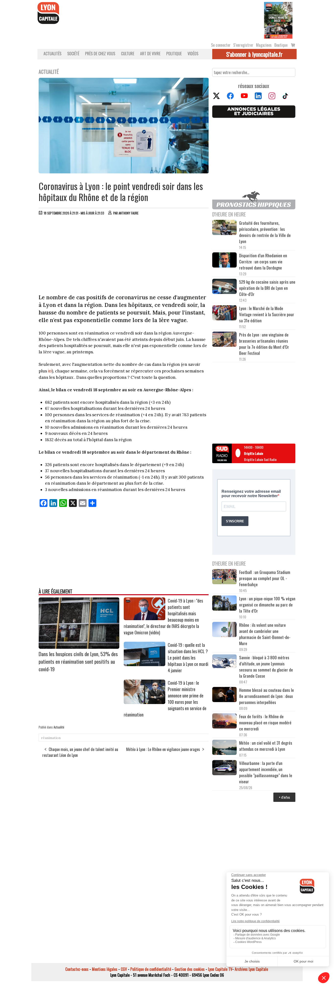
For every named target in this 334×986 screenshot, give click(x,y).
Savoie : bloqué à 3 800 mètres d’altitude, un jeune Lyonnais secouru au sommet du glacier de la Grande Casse (266, 666)
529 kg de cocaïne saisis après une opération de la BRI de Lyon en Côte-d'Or (267, 288)
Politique (174, 53)
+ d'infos (284, 797)
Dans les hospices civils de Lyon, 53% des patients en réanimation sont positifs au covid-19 (78, 661)
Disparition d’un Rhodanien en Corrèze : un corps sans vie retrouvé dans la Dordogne (263, 261)
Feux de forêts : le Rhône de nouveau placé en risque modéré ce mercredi (265, 722)
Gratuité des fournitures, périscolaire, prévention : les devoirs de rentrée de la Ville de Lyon (265, 232)
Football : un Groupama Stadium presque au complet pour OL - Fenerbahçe (264, 578)
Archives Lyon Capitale (251, 969)
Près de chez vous (100, 53)
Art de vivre (150, 53)
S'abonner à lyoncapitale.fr (254, 54)
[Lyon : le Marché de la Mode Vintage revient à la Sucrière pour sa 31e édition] (224, 313)
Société (73, 53)
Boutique (281, 45)
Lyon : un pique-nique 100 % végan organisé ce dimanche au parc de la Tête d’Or (267, 604)
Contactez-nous (77, 969)
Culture (127, 53)
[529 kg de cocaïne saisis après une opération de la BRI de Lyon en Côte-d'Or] (224, 287)
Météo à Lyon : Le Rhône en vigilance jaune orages (163, 749)
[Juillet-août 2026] (278, 20)
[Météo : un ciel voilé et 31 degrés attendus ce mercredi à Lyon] (224, 748)
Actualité (59, 727)
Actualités (52, 53)
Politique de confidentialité (150, 969)
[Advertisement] (124, 256)
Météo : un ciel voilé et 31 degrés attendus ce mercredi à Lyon (265, 746)
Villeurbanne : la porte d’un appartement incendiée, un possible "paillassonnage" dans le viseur (265, 772)
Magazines (264, 45)
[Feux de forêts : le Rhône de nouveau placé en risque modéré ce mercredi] (224, 721)
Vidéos (193, 53)
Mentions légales (104, 969)
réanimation (51, 738)
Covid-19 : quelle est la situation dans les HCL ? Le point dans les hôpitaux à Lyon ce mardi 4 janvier (188, 657)
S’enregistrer (243, 45)
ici (50, 371)
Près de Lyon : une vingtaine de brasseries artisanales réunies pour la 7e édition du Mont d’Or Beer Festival (264, 344)
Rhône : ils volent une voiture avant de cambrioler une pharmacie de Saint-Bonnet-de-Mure (264, 634)
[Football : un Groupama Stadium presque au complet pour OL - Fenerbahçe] (224, 577)
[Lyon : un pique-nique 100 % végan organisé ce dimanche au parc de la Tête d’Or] (224, 603)
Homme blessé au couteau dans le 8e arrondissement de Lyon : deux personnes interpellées (266, 696)
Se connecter (221, 45)
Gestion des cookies (190, 969)
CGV (124, 969)
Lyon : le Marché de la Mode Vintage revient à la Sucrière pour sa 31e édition (266, 314)
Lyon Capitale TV (220, 969)
